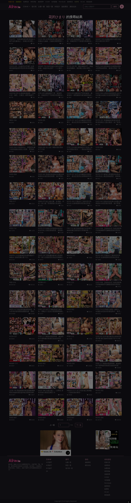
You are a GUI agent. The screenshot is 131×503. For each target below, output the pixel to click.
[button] (83, 252)
